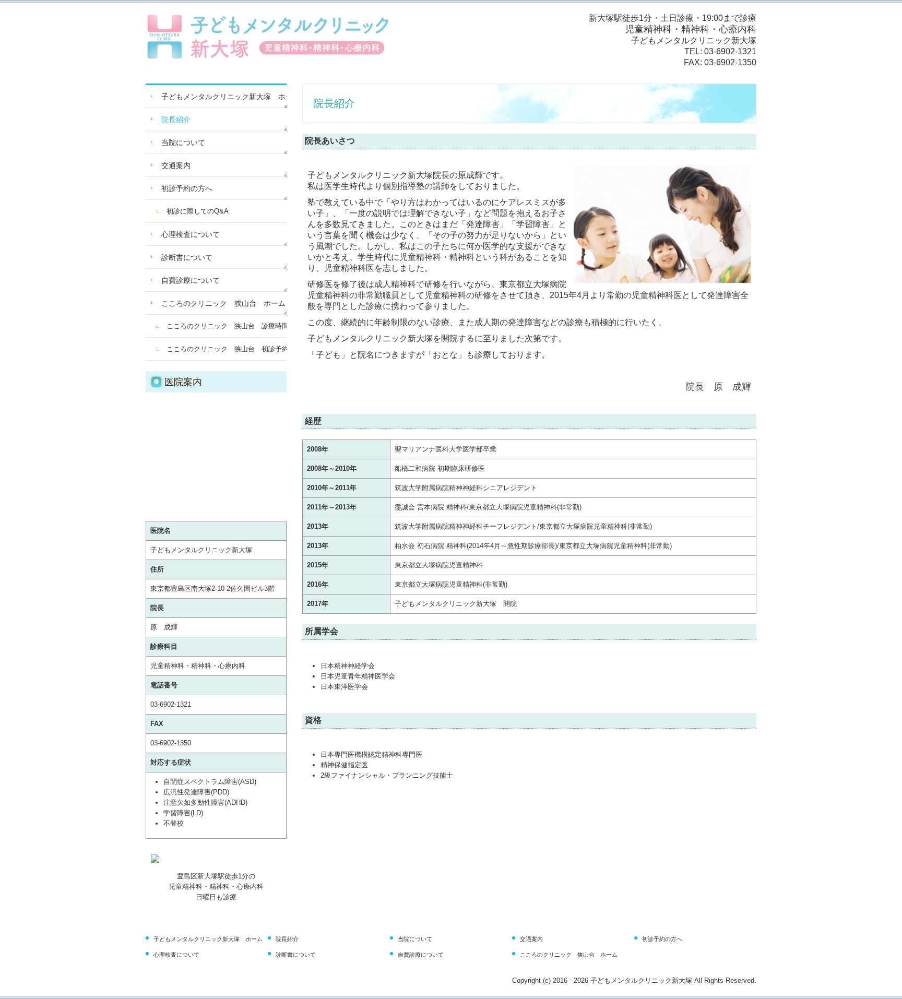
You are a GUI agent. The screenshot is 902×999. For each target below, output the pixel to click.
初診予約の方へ (186, 188)
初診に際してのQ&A (198, 211)
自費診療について (190, 280)
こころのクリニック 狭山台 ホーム (223, 303)
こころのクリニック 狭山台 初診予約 (227, 349)
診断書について (186, 257)
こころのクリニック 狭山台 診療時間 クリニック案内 (227, 326)
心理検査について (190, 234)
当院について (183, 142)
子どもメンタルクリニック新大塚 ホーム (224, 96)
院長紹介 (176, 119)
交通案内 (176, 165)
